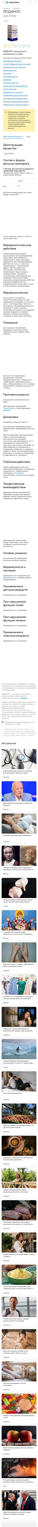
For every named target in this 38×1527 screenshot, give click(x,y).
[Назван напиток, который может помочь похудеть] (19, 1247)
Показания (7, 73)
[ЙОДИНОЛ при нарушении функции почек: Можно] (24, 46)
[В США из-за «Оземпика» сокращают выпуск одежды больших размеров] (19, 990)
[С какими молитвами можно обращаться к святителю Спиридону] (19, 925)
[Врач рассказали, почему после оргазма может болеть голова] (19, 1344)
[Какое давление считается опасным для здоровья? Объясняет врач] (19, 764)
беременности (9, 578)
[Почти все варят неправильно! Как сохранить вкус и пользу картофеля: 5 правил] (19, 1280)
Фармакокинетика (10, 70)
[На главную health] (13, 2)
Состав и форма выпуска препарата (17, 64)
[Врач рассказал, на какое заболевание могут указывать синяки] (19, 957)
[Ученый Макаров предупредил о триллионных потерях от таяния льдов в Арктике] (19, 1054)
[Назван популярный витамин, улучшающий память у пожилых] (19, 1183)
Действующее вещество (12, 61)
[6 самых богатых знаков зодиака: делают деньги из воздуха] (19, 1312)
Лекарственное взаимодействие (15, 86)
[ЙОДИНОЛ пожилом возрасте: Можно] (28, 46)
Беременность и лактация (13, 92)
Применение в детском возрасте (15, 95)
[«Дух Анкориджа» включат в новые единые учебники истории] (19, 1505)
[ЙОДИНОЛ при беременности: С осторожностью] (5, 46)
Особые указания (9, 89)
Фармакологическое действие (14, 67)
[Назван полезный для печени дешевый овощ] (19, 1409)
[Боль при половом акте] (19, 1086)
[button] (13, 33)
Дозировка (7, 80)
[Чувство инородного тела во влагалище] (19, 1376)
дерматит (7, 410)
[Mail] (7, 2)
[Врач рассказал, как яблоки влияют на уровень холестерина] (19, 1119)
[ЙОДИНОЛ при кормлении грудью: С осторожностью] (10, 46)
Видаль (24, 698)
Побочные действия (10, 83)
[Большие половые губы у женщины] (19, 828)
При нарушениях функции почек (15, 98)
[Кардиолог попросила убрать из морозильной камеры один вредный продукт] (19, 1022)
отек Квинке (19, 473)
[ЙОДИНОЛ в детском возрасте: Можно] (14, 46)
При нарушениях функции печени (16, 102)
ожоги (25, 384)
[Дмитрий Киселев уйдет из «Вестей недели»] (19, 796)
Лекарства (6, 8)
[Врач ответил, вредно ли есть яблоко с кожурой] (19, 1441)
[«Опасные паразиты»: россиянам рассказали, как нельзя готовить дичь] (19, 1215)
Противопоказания (10, 77)
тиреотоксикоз (9, 408)
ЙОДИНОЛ (16, 8)
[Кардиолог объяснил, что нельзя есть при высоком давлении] (19, 1151)
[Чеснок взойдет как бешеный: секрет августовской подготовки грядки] (19, 893)
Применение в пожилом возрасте (16, 105)
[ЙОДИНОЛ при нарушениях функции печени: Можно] (19, 46)
